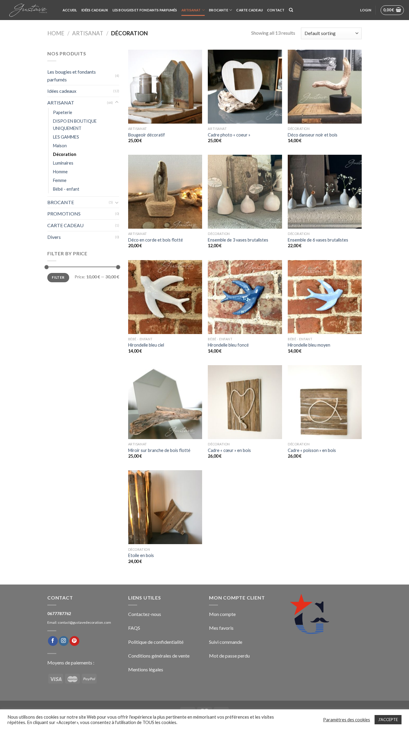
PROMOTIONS (64, 213)
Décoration (64, 154)
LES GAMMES (66, 136)
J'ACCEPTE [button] (388, 719)
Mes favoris (221, 628)
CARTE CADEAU (65, 225)
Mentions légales (145, 669)
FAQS (134, 628)
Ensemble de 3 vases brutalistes (238, 239)
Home (55, 33)
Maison (60, 145)
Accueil (70, 10)
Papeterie (62, 112)
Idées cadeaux (94, 10)
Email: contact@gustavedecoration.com (79, 622)
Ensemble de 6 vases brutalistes (318, 239)
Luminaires (63, 163)
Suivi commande (225, 642)
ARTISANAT (191, 10)
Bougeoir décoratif (146, 134)
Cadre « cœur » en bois (229, 450)
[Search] (291, 9)
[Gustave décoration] (29, 10)
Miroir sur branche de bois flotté (159, 450)
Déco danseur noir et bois (312, 134)
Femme (59, 180)
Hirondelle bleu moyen (309, 344)
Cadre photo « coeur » (229, 134)
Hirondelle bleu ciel (146, 344)
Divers (54, 237)
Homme (60, 171)
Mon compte (222, 614)
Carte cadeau (249, 10)
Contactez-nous (144, 614)
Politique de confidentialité (156, 642)
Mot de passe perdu (229, 655)
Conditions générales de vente (159, 655)
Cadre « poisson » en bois (312, 450)
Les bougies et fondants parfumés (145, 10)
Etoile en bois (141, 555)
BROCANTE (218, 10)
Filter (58, 277)
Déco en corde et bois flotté (155, 239)
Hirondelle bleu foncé (228, 344)
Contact (276, 10)
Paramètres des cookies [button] (346, 719)
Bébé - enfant (66, 189)
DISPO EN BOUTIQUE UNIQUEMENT (75, 124)
